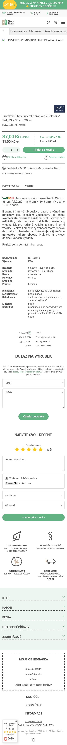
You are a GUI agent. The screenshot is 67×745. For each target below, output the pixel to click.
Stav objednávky (33, 669)
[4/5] (35, 449)
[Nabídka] (63, 22)
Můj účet (33, 697)
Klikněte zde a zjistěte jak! (42, 6)
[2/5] (23, 449)
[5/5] (40, 449)
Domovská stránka (17, 31)
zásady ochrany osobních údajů (26, 372)
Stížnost (34, 679)
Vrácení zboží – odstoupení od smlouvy (33, 685)
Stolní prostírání (35, 31)
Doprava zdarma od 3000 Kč (16, 13)
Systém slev (37, 13)
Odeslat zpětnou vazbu (33, 517)
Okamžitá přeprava (53, 13)
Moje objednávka (33, 659)
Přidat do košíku (44, 149)
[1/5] (17, 449)
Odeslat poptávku (33, 416)
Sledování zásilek (33, 674)
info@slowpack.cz (33, 721)
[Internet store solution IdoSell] (33, 740)
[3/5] (29, 449)
